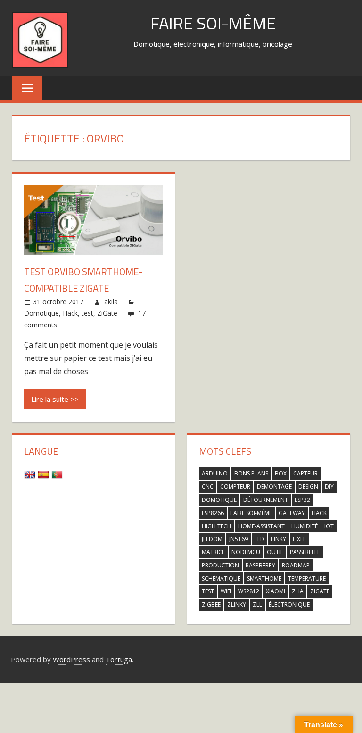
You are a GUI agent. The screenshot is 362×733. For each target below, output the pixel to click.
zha (298, 591)
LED (259, 539)
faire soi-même (251, 513)
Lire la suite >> (55, 399)
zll (257, 604)
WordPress (71, 659)
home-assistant (261, 526)
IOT (329, 526)
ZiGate (107, 312)
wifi (226, 591)
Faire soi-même (213, 23)
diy (329, 487)
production (220, 565)
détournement (265, 500)
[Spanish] (44, 474)
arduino (215, 473)
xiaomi (275, 591)
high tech (216, 526)
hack (319, 513)
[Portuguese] (58, 474)
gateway (292, 513)
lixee (299, 539)
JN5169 (238, 539)
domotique (219, 500)
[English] (31, 474)
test (87, 312)
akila (111, 301)
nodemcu (245, 552)
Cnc (208, 487)
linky (278, 539)
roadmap (296, 565)
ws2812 (248, 591)
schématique (221, 579)
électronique (289, 604)
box (281, 473)
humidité (304, 526)
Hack (70, 312)
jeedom (212, 539)
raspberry (260, 565)
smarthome (264, 579)
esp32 (302, 500)
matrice (213, 552)
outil (275, 552)
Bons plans (251, 473)
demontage (274, 487)
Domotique (41, 312)
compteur (235, 487)
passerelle (305, 552)
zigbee (211, 604)
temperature (307, 579)
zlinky (236, 604)
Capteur (305, 473)
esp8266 (213, 513)
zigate (319, 591)
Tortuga (119, 659)
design (308, 487)
